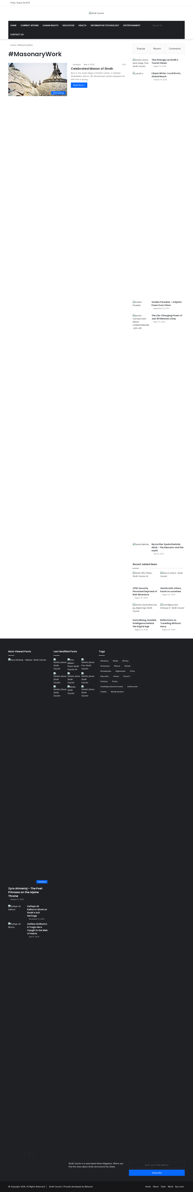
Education (68, 25)
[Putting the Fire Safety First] (87, 664)
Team (163, 1186)
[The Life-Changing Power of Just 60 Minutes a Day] (141, 427)
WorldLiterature (117, 692)
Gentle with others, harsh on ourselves (171, 590)
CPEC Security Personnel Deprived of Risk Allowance (145, 591)
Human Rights (50, 25)
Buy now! (179, 1186)
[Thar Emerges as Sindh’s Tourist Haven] (141, 64)
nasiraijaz (77, 64)
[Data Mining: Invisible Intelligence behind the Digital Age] (145, 610)
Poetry (115, 681)
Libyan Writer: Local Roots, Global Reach (166, 75)
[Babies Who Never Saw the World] (74, 664)
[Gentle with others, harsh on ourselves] (172, 578)
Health (82, 25)
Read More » (79, 85)
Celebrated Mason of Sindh (92, 68)
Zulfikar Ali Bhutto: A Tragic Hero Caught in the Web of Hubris (37, 928)
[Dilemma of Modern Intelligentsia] (74, 690)
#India (115, 661)
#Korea (125, 661)
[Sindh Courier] (96, 13)
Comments (175, 48)
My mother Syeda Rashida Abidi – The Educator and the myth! (168, 547)
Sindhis (103, 692)
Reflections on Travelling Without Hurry (170, 623)
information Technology (105, 25)
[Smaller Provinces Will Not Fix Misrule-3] (74, 678)
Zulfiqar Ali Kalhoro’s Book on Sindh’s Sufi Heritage (37, 911)
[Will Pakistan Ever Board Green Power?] (60, 664)
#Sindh (127, 666)
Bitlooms (89, 1186)
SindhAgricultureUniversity (111, 686)
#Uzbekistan (105, 671)
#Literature (105, 666)
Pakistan (104, 681)
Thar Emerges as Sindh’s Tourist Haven (165, 61)
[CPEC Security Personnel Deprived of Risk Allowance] (145, 578)
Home (13, 25)
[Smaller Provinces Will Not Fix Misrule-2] (87, 691)
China (132, 671)
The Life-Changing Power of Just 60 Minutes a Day (167, 317)
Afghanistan (120, 671)
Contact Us (17, 34)
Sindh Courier (55, 1186)
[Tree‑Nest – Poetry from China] (60, 691)
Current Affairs (30, 25)
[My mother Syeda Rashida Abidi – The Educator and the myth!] (141, 548)
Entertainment (131, 25)
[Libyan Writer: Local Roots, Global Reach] (141, 185)
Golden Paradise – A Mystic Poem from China (167, 304)
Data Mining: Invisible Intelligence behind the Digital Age (144, 623)
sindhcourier (132, 686)
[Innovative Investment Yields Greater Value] (60, 678)
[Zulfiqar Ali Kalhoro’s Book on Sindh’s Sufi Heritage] (16, 910)
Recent (157, 48)
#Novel (117, 666)
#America (104, 661)
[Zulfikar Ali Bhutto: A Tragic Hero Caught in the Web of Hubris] (16, 1035)
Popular (141, 48)
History (116, 676)
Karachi (126, 676)
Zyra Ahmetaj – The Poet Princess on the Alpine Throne (25, 892)
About (156, 1186)
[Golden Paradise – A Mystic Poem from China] (141, 306)
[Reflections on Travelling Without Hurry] (172, 610)
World (170, 1186)
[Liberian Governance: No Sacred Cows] (87, 678)
